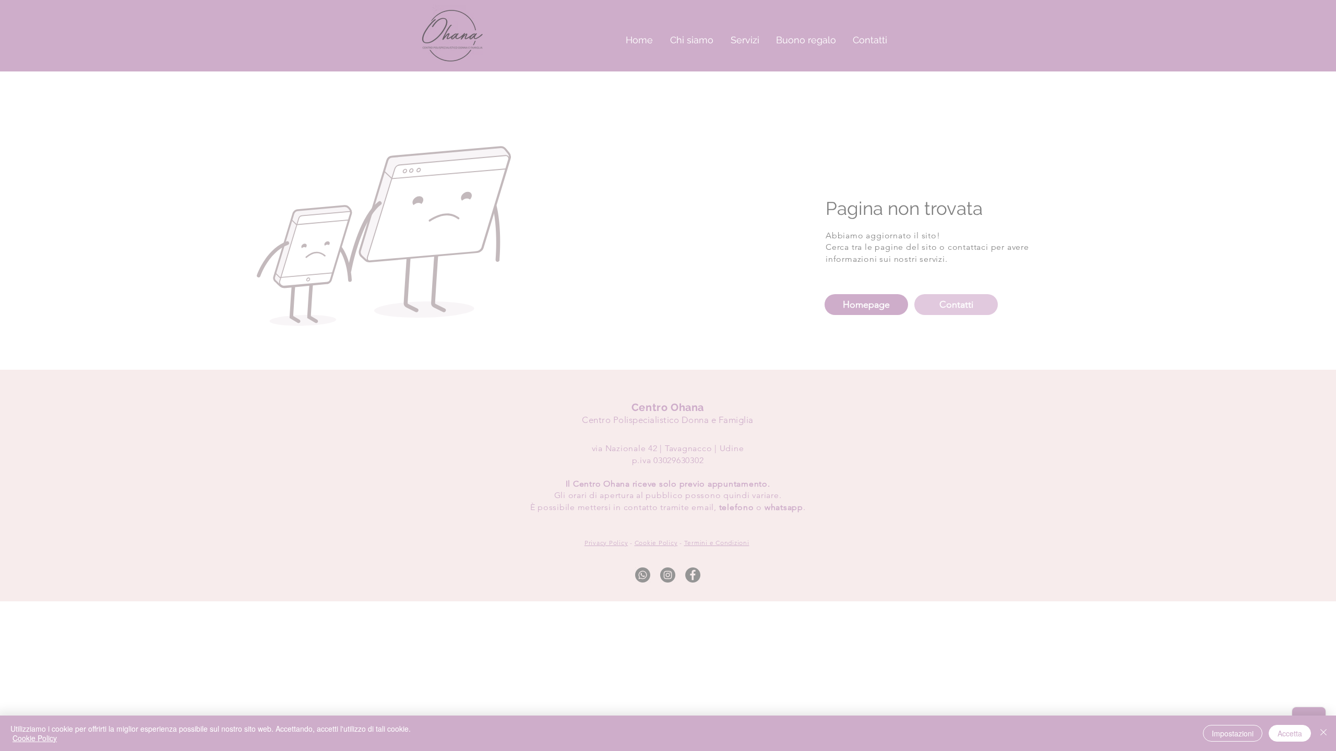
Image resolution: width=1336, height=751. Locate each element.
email (702, 507)
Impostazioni (1233, 733)
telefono (736, 507)
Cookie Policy (656, 543)
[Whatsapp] (642, 575)
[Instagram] (667, 575)
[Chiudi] (1323, 733)
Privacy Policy (606, 543)
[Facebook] (692, 575)
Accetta (1290, 733)
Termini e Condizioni (716, 543)
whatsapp (784, 507)
